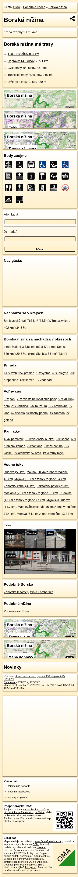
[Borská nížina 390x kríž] (21, 176)
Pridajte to (30, 867)
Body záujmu (15, 156)
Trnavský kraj (60, 320)
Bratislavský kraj (15, 320)
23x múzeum (38, 406)
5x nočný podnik (37, 413)
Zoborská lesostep (16, 592)
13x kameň (27, 380)
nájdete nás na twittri (19, 786)
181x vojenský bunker (39, 439)
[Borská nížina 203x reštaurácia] (9, 187)
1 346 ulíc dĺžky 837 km (23, 54)
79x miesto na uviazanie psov (36, 399)
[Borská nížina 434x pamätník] (9, 176)
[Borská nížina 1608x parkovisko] (21, 164)
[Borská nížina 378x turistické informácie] (32, 176)
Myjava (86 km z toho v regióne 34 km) (40, 479)
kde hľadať (11, 214)
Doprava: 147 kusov (21, 61)
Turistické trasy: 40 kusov (24, 74)
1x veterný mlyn (53, 453)
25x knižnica (19, 406)
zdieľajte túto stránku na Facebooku (26, 811)
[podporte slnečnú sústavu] (40, 572)
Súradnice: (10, 682)
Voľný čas (12, 391)
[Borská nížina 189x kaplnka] (55, 187)
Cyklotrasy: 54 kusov (21, 67)
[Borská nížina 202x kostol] (21, 187)
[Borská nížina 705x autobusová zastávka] (32, 164)
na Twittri (39, 812)
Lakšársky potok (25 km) (53, 486)
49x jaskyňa (60, 373)
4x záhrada (57, 413)
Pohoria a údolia (34, 7)
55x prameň (26, 373)
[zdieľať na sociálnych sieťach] (72, 18)
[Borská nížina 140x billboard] (21, 199)
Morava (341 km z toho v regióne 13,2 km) (45, 513)
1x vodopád (44, 380)
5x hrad (36, 453)
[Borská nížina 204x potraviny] (66, 176)
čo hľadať (10, 231)
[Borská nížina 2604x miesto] (9, 164)
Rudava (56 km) (14, 472)
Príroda (10, 365)
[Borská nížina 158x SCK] (66, 187)
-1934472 (9, 679)
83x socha (62, 439)
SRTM (40, 864)
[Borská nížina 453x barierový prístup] (66, 164)
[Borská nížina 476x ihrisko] (55, 164)
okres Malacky (13, 346)
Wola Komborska (41, 592)
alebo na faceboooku (19, 791)
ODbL (36, 844)
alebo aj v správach (18, 797)
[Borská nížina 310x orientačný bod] (43, 176)
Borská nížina (57, 7)
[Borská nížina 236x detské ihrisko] (55, 176)
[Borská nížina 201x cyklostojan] (32, 187)
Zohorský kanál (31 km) (19, 486)
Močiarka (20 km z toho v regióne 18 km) (31, 493)
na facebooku (30, 809)
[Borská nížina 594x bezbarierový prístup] (43, 164)
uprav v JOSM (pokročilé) (51, 676)
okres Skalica (37, 353)
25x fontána (34, 446)
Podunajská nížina (16, 611)
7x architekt (22, 453)
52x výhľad (43, 373)
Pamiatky (12, 431)
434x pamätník (13, 439)
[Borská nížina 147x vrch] (9, 199)
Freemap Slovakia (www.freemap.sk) (25, 849)
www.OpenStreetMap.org (48, 841)
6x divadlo (18, 413)
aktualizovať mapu (25, 676)
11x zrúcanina (53, 446)
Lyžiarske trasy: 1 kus (22, 81)
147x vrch (10, 373)
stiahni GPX (10, 685)
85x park (9, 399)
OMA (16, 7)
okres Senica (57, 346)
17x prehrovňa (58, 406)
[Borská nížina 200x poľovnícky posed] (43, 187)
